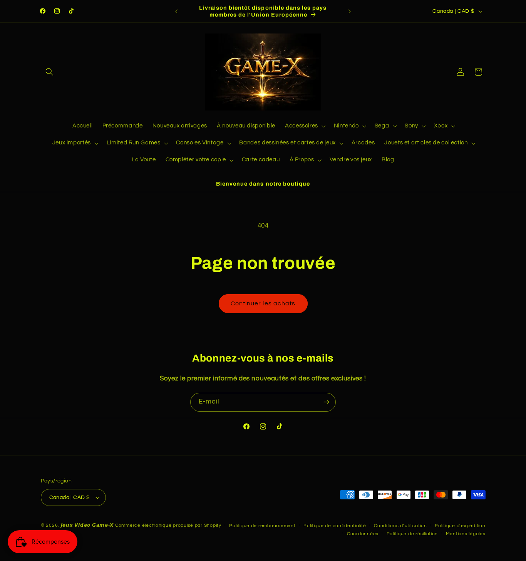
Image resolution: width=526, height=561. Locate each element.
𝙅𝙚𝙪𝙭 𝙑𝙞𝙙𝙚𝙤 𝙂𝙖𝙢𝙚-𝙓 (87, 525)
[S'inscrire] (326, 402)
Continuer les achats (263, 303)
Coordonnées (363, 534)
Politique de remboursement (262, 526)
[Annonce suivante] (349, 11)
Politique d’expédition (460, 526)
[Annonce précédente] (176, 11)
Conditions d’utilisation (400, 526)
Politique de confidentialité (334, 526)
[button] (50, 72)
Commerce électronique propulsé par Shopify (168, 525)
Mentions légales (466, 534)
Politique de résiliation (412, 534)
